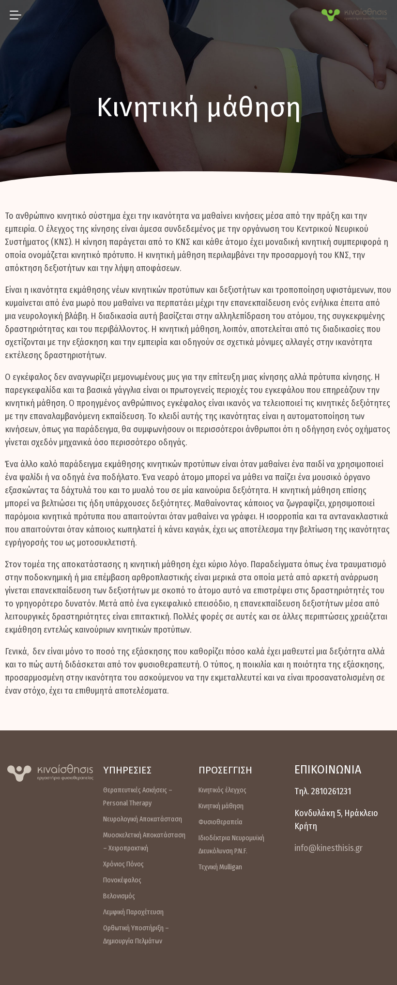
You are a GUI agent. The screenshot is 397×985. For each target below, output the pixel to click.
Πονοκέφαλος (122, 880)
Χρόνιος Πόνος (123, 864)
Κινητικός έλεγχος (222, 790)
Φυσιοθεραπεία (220, 822)
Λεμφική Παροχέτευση (133, 912)
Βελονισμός (119, 896)
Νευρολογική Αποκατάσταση (142, 819)
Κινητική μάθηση (221, 806)
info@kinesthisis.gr (328, 848)
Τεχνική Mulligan (220, 867)
